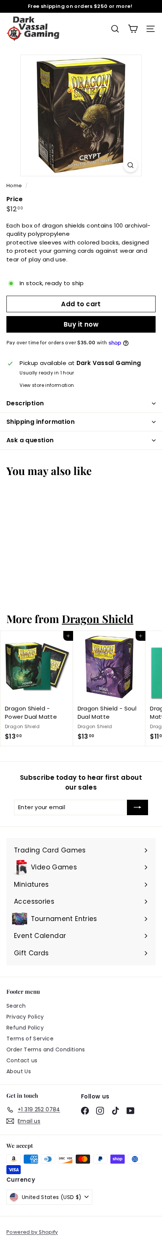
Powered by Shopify (32, 1232)
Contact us (22, 1060)
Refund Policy (25, 1027)
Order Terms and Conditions (45, 1049)
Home (14, 185)
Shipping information (40, 421)
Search (16, 1006)
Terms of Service (29, 1038)
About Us (18, 1071)
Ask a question (30, 440)
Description (25, 403)
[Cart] (133, 29)
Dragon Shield (97, 618)
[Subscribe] (137, 807)
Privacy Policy (25, 1016)
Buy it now (81, 324)
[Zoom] (131, 165)
